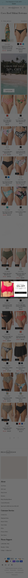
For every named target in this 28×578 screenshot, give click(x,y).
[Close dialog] (26, 282)
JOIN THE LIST (20, 292)
